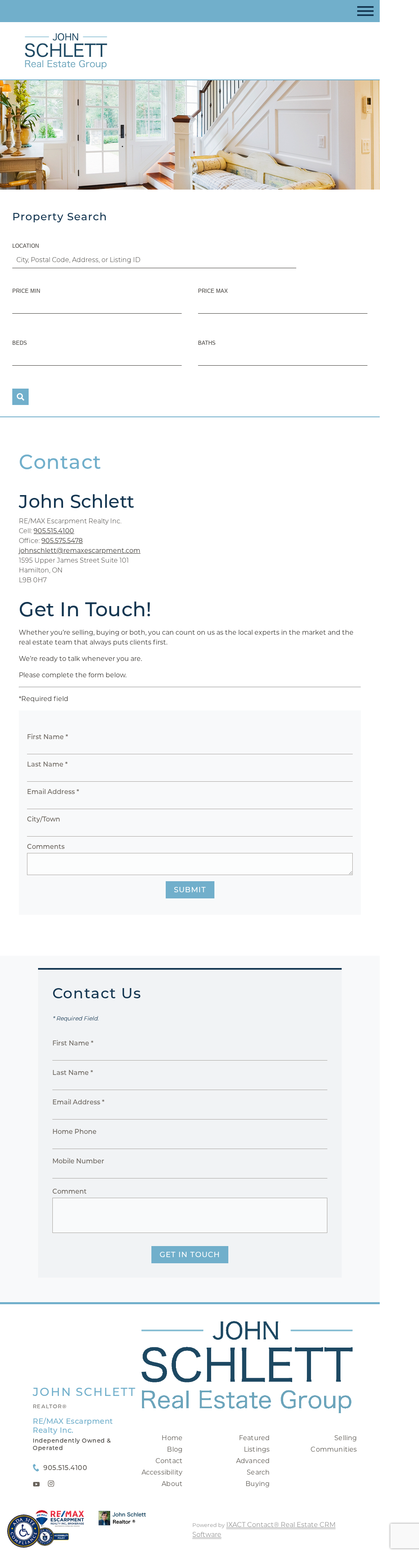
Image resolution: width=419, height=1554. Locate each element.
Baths (207, 343)
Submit (190, 889)
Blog (174, 1449)
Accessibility (162, 1472)
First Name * (47, 737)
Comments (46, 847)
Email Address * (53, 792)
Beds (19, 343)
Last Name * (47, 764)
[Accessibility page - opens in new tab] (52, 1541)
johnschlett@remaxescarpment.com (79, 550)
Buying (258, 1484)
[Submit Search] (20, 397)
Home (172, 1438)
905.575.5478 (62, 541)
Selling (345, 1438)
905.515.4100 (54, 531)
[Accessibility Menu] (24, 1531)
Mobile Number (78, 1161)
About (172, 1484)
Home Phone (74, 1132)
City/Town (43, 819)
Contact (168, 1461)
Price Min (26, 291)
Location (25, 246)
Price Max (213, 291)
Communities (334, 1449)
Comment (69, 1191)
